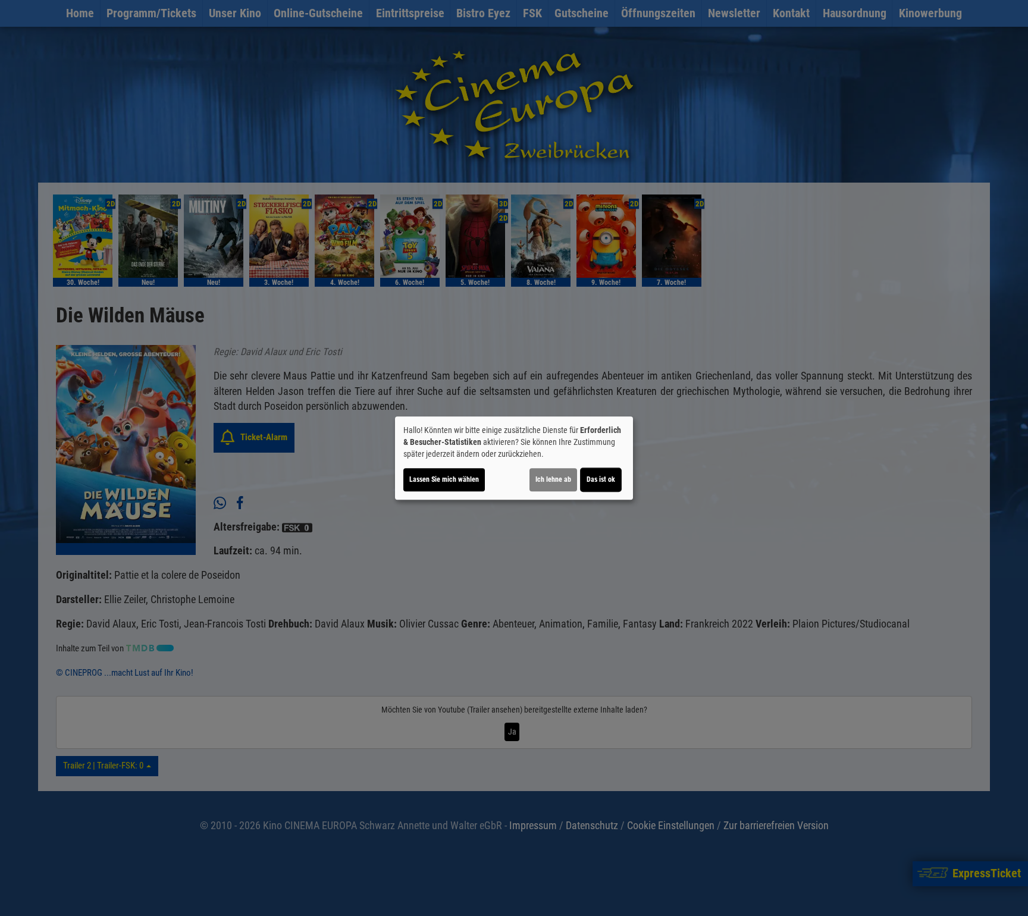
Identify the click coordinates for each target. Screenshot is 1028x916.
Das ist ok (601, 479)
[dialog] (514, 458)
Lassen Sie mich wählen (444, 479)
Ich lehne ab (553, 479)
